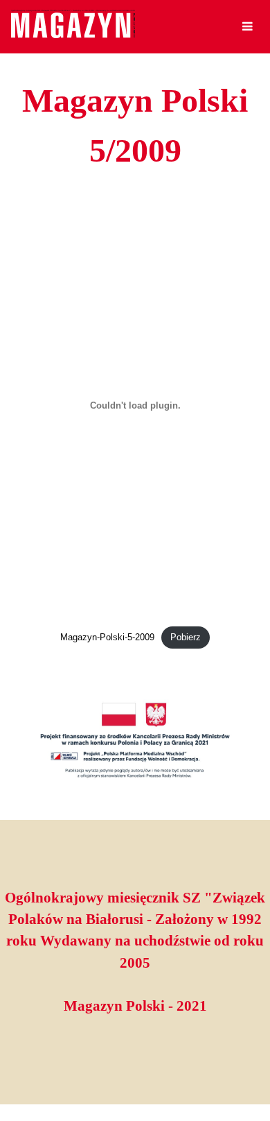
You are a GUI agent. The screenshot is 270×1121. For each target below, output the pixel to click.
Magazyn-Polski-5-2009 (107, 637)
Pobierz (185, 637)
